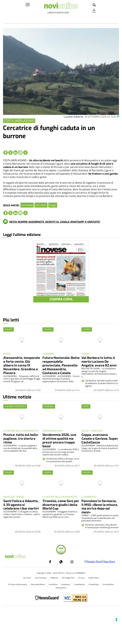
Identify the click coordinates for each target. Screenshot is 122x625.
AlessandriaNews (38, 584)
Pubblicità (54, 578)
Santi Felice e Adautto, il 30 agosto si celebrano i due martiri (21, 504)
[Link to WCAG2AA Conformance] (74, 598)
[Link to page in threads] (25, 152)
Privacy (81, 578)
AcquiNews (66, 584)
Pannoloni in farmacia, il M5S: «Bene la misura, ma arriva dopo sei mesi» (99, 506)
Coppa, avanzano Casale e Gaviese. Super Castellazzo (99, 438)
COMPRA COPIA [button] (61, 299)
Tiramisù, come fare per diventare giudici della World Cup (60, 504)
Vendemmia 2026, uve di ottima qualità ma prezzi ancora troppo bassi (59, 440)
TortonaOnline (108, 584)
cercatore (41, 205)
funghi (52, 205)
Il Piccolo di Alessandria (17, 584)
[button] (94, 5)
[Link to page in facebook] (5, 152)
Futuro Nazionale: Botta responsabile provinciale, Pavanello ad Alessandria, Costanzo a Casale (61, 365)
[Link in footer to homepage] (61, 550)
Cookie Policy (93, 578)
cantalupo (27, 205)
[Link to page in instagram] (72, 562)
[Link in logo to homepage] (61, 6)
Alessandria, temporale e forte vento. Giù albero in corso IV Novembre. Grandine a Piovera (21, 365)
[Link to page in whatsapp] (20, 152)
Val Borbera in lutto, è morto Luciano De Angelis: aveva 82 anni (99, 361)
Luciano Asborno (73, 116)
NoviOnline (53, 584)
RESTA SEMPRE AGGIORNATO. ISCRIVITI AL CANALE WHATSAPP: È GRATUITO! (54, 222)
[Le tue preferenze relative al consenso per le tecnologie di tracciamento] (116, 619)
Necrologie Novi (68, 578)
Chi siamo (27, 578)
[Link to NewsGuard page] (48, 598)
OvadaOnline (94, 584)
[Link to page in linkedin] (15, 152)
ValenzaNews (61, 588)
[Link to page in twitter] (10, 152)
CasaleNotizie (79, 584)
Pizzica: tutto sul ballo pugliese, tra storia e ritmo (20, 438)
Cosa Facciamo (41, 578)
